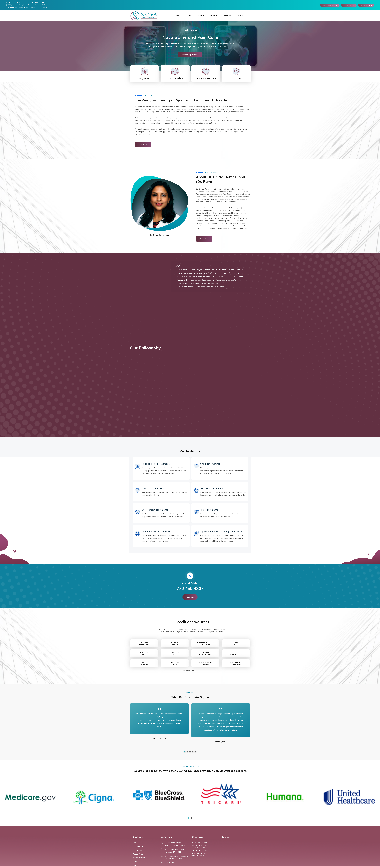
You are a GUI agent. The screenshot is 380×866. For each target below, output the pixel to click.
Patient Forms (138, 850)
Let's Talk (190, 597)
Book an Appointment (190, 55)
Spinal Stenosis (144, 663)
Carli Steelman (159, 745)
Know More (143, 145)
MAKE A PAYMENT (366, 5)
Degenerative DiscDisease (205, 663)
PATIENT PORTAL (348, 5)
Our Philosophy (138, 846)
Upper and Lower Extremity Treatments (221, 531)
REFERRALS (213, 16)
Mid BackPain (144, 653)
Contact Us (137, 861)
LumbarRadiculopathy (236, 653)
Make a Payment (139, 858)
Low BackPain (175, 653)
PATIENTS (201, 16)
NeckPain (236, 643)
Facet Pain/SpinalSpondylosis (236, 663)
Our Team (188, 16)
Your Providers (175, 78)
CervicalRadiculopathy (205, 653)
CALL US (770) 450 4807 (329, 5)
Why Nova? (144, 78)
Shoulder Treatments (211, 463)
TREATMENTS (239, 16)
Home (178, 16)
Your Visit (236, 78)
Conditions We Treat (206, 78)
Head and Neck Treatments (156, 463)
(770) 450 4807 (170, 863)
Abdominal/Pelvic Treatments (157, 531)
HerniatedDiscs (175, 663)
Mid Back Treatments (211, 488)
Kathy (220, 738)
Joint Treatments (209, 509)
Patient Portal (138, 854)
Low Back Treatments (153, 488)
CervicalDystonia (174, 643)
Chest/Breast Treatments (155, 509)
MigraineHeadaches (144, 643)
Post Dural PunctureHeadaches (205, 643)
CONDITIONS (227, 16)
